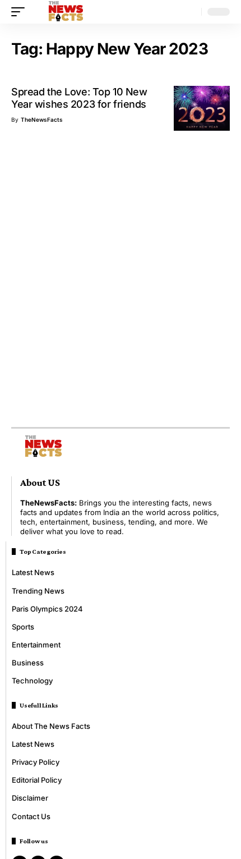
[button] (20, 12)
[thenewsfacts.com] (65, 12)
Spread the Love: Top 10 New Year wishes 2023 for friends (79, 98)
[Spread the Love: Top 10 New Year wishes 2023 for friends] (202, 108)
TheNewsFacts (42, 119)
